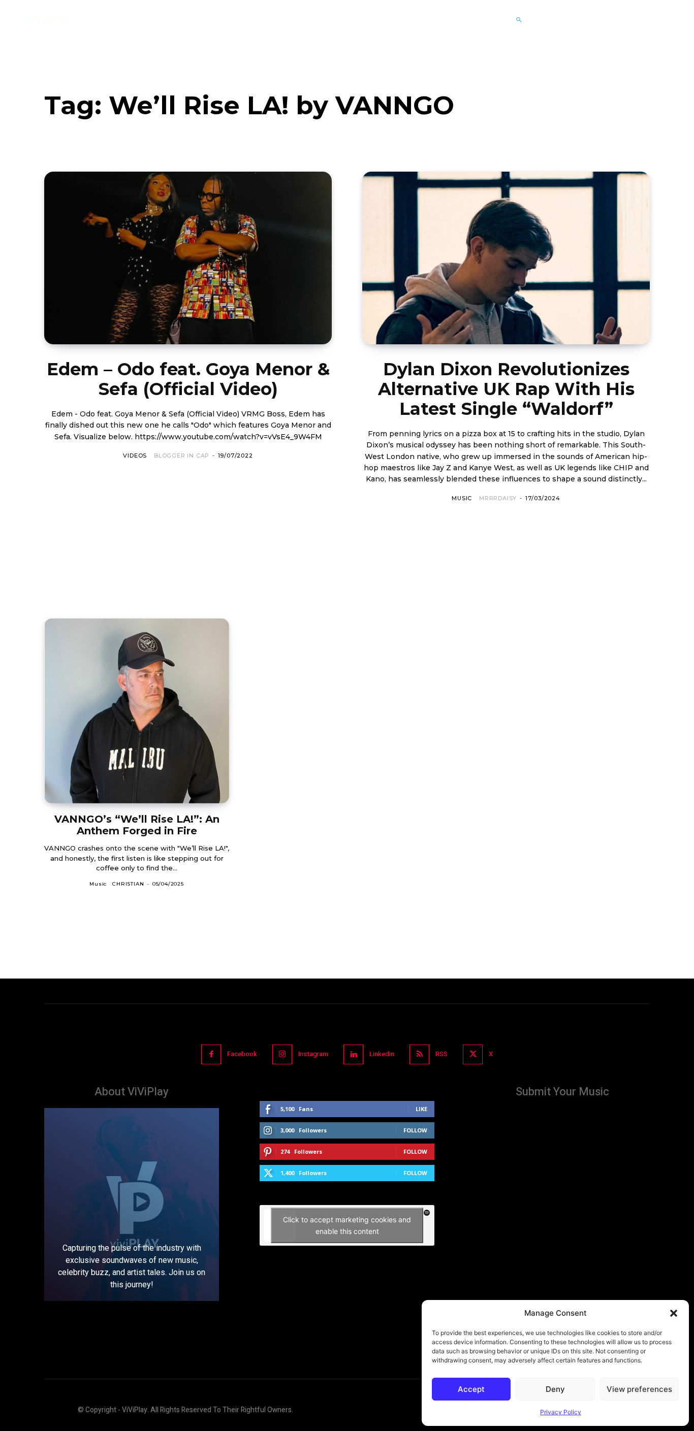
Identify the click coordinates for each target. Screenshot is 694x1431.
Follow (415, 1130)
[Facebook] (211, 1054)
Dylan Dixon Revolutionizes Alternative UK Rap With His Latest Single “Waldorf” (506, 389)
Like (421, 1109)
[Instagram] (282, 1054)
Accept (471, 1389)
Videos (135, 455)
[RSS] (419, 1054)
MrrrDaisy (498, 498)
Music (462, 498)
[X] (473, 1054)
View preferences (639, 1389)
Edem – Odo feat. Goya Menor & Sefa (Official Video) (188, 379)
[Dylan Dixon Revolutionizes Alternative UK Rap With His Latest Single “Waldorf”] (506, 258)
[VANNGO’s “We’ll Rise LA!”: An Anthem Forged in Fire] (136, 711)
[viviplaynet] (47, 20)
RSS (441, 1054)
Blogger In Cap (181, 455)
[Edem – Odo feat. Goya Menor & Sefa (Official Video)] (188, 258)
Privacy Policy (560, 1412)
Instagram (313, 1054)
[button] (674, 1313)
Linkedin (381, 1054)
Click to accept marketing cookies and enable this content (347, 1225)
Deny (555, 1389)
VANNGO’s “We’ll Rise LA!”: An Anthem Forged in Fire (136, 825)
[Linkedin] (353, 1054)
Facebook (242, 1054)
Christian (128, 884)
